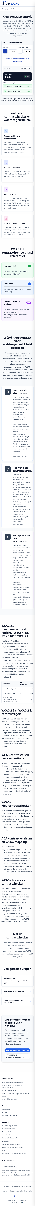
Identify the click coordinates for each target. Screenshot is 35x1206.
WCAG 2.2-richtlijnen (9, 1090)
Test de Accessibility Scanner (17, 1050)
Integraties (5, 1141)
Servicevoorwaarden (24, 1186)
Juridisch (6, 1186)
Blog (3, 1150)
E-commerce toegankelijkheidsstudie (14, 1153)
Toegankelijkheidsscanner (10, 1132)
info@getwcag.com (18, 1196)
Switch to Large (25, 68)
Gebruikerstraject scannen (10, 1135)
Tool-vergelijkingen (9, 1191)
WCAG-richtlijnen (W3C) (10, 1099)
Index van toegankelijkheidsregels (13, 1082)
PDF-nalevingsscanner (9, 1126)
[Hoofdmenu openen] (32, 3)
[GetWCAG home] (10, 3)
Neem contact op (9, 1166)
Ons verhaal (6, 1109)
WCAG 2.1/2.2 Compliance (10, 83)
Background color (23, 47)
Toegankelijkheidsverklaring (11, 1144)
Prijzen (4, 1112)
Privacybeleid (14, 1186)
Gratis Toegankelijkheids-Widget (12, 1147)
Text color (5, 47)
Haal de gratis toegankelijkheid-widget (15, 1056)
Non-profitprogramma (9, 1115)
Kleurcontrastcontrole (9, 1129)
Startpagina (6, 9)
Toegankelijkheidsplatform (10, 1138)
